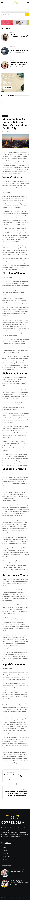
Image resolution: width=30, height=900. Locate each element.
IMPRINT (4, 859)
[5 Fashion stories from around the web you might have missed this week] (5, 51)
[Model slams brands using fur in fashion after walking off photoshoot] (5, 37)
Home (4, 847)
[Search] (28, 2)
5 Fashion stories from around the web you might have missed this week (19, 50)
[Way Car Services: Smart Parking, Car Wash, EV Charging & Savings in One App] (5, 873)
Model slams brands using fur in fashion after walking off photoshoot (19, 36)
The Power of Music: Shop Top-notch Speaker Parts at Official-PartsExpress (14, 777)
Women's (12, 32)
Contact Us (5, 853)
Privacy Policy (6, 856)
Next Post (23, 789)
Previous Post (10, 772)
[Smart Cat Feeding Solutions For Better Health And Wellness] (5, 884)
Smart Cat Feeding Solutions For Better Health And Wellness (19, 882)
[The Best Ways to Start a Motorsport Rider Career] (5, 65)
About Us (4, 850)
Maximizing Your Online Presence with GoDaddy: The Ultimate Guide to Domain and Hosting (16, 793)
